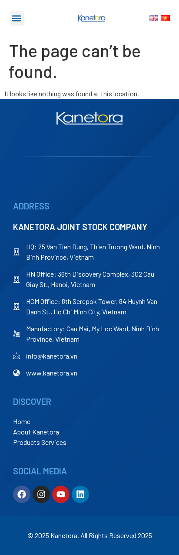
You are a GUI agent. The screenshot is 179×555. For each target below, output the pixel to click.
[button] (17, 18)
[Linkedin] (80, 494)
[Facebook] (21, 494)
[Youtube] (61, 494)
